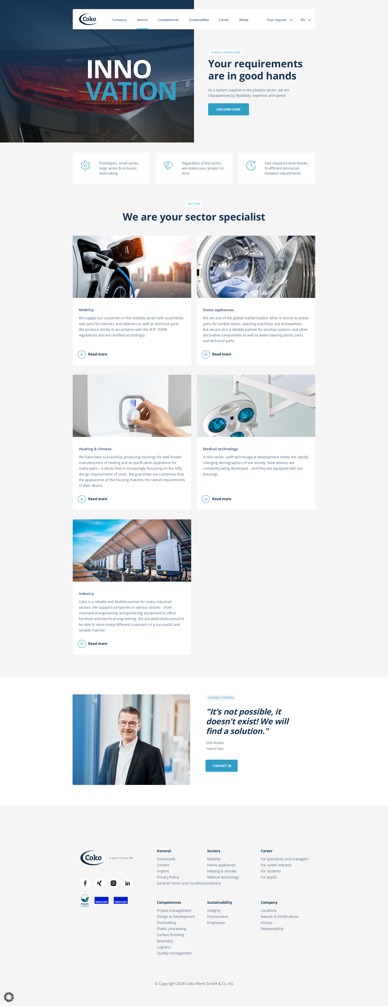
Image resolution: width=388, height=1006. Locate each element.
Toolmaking (166, 922)
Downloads (166, 858)
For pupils (269, 877)
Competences (168, 20)
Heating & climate (221, 871)
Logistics (164, 947)
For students (271, 871)
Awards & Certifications (280, 916)
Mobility (213, 858)
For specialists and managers (284, 858)
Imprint (163, 871)
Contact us (222, 766)
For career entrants (276, 865)
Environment (217, 916)
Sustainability (199, 20)
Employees (216, 922)
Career (224, 20)
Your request (277, 20)
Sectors (142, 20)
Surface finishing (170, 934)
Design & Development (176, 916)
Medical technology (223, 877)
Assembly (165, 941)
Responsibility (272, 928)
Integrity (213, 910)
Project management (174, 910)
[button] (9, 997)
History (266, 922)
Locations (268, 910)
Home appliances (221, 865)
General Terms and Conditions (182, 883)
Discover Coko (228, 109)
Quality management (174, 953)
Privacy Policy (168, 877)
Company (119, 20)
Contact (163, 865)
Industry (213, 883)
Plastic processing (171, 928)
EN (303, 20)
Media (243, 20)
